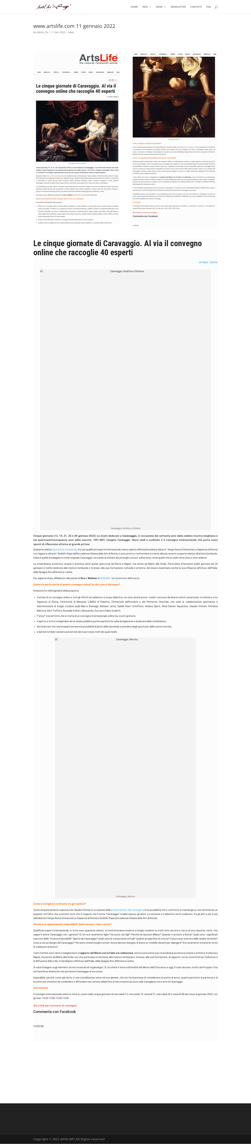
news (71, 32)
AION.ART (105, 578)
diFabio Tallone (208, 262)
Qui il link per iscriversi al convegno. (55, 1005)
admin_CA (42, 32)
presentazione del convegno (126, 910)
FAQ (208, 7)
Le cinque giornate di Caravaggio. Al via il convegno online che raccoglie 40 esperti (117, 247)
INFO (145, 7)
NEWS (159, 7)
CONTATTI (196, 7)
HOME (134, 7)
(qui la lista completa (64, 549)
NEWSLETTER (178, 7)
